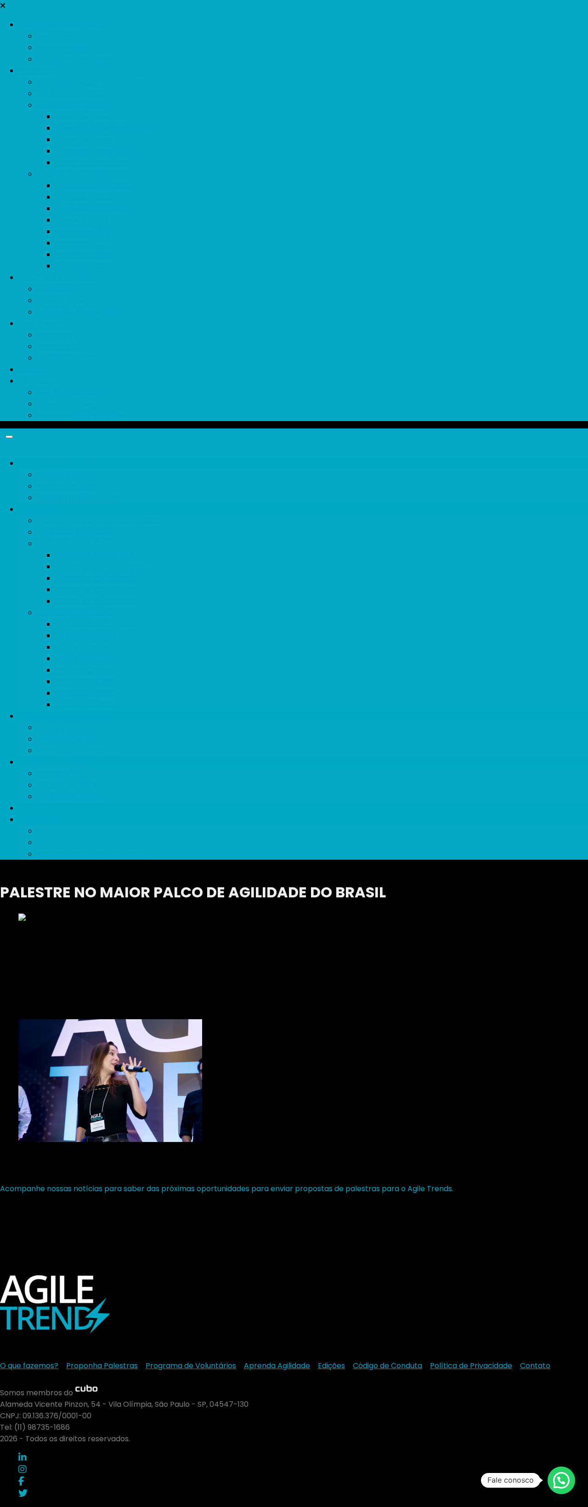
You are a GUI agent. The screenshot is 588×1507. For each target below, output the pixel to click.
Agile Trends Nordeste (58, 277)
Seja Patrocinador (69, 392)
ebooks (31, 369)
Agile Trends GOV (50, 323)
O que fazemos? (29, 1365)
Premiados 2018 (83, 266)
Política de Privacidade (471, 1365)
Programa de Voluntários (82, 415)
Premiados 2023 (84, 231)
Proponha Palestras (72, 404)
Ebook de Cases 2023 (93, 151)
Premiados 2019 (83, 254)
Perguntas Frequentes (77, 312)
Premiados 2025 (84, 197)
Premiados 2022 (84, 243)
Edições (331, 1365)
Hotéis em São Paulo (73, 59)
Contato (535, 1365)
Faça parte (38, 381)
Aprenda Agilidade (277, 1365)
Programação (62, 47)
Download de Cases (72, 105)
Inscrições (55, 36)
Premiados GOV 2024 (93, 208)
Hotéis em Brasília (69, 358)
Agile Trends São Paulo (59, 24)
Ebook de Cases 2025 (93, 116)
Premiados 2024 (84, 220)
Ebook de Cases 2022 (93, 162)
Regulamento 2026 (71, 93)
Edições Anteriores (70, 174)
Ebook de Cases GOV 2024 (103, 128)
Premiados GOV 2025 (93, 185)
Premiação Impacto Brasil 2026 (93, 82)
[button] (561, 1480)
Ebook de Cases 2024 (93, 139)
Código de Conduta (387, 1365)
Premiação (37, 70)
